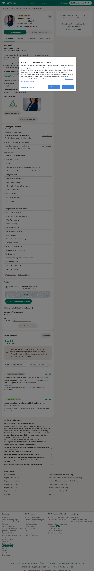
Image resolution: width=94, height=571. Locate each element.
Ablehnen (54, 87)
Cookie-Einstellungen (28, 87)
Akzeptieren (68, 87)
